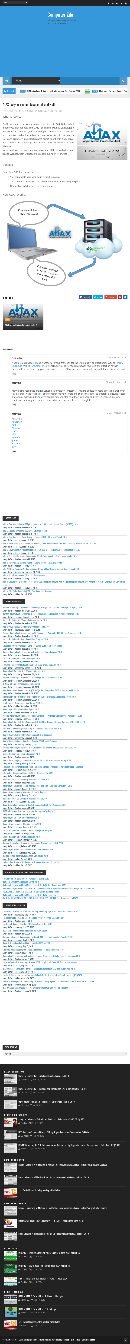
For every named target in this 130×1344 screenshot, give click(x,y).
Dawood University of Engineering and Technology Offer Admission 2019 (32, 652)
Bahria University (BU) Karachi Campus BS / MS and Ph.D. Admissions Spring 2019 (37, 760)
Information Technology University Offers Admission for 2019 (28, 773)
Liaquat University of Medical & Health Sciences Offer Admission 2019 (32, 664)
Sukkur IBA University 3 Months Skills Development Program (27, 830)
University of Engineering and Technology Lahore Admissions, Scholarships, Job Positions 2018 (41, 955)
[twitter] (121, 3)
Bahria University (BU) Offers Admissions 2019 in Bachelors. (27, 734)
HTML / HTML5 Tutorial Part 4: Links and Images (40, 1296)
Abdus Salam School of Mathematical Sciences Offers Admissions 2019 (32, 862)
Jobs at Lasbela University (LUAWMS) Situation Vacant (25, 530)
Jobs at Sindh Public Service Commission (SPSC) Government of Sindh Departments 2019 (40, 556)
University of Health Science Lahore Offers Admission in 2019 (28, 849)
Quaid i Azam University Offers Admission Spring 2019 (25, 792)
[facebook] (108, 3)
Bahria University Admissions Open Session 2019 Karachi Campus (30, 741)
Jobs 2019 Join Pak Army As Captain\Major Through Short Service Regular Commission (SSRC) (41, 568)
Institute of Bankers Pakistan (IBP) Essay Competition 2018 (27, 924)
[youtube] (125, 3)
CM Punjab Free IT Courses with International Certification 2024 (38, 91)
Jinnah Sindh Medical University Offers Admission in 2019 (26, 779)
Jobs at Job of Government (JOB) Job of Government (24, 575)
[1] (40, 393)
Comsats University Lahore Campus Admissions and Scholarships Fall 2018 (34, 949)
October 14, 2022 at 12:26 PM (116, 357)
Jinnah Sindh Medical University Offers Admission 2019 (25, 798)
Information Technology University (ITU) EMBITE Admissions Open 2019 (32, 728)
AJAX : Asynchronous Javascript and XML (21, 324)
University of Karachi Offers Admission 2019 (21, 817)
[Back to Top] (125, 1340)
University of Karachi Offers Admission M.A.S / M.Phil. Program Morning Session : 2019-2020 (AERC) (44, 722)
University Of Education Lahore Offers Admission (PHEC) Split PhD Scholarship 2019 (37, 785)
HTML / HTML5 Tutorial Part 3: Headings (37, 1309)
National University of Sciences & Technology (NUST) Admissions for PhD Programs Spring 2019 (42, 607)
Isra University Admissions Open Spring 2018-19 (22, 703)
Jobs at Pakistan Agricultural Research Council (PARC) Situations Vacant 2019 (35, 537)
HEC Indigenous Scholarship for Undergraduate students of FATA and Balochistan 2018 (39, 968)
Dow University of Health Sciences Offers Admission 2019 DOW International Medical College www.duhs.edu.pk (48, 888)
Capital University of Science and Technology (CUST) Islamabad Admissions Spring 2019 (39, 696)
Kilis (14, 434)
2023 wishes (17, 357)
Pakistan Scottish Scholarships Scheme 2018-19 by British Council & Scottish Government (40, 962)
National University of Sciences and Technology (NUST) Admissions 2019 (32, 677)
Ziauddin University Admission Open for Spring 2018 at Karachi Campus (32, 645)
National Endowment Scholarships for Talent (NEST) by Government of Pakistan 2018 (37, 936)
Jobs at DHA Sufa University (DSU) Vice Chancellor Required (27, 591)
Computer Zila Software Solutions (76, 1339)
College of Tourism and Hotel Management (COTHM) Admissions (29, 894)
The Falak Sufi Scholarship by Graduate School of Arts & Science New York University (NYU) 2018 (42, 975)
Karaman (16, 443)
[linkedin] (117, 3)
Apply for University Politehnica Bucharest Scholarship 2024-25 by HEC (51, 1119)
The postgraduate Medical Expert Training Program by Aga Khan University (33, 917)
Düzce (15, 430)
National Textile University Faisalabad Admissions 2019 (25, 855)
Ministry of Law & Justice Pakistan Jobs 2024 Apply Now (44, 1265)
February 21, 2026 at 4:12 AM (116, 382)
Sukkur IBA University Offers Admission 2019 (21, 836)
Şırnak (15, 440)
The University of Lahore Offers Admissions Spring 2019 (26, 878)
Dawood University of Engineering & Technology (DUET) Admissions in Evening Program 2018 (41, 613)
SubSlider (32, 110)
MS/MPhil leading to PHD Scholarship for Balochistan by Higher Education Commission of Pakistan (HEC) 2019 (48, 981)
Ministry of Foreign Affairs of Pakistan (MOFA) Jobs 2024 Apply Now (49, 1252)
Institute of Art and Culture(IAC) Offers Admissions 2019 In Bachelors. (32, 891)
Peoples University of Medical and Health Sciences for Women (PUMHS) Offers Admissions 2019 (42, 633)
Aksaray (16, 427)
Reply (14, 374)
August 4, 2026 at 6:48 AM (116, 413)
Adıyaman (17, 421)
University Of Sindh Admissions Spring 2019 (21, 709)
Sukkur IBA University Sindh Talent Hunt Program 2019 (25, 639)
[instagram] (113, 3)
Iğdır (14, 446)
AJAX (24, 110)
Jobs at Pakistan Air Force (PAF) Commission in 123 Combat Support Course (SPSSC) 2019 (40, 524)
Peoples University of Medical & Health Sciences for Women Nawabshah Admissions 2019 (39, 747)
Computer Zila (60, 14)
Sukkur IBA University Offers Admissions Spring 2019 (25, 620)
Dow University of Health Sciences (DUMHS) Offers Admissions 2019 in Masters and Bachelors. (42, 690)
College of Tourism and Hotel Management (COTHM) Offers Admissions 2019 (34, 885)
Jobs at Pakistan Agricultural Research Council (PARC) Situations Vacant (32, 562)
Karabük (16, 437)
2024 (80, 91)
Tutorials (42, 110)
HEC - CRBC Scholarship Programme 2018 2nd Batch (25, 930)
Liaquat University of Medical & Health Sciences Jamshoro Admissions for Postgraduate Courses (43, 766)
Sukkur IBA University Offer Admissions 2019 (21, 658)
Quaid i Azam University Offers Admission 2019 (22, 823)
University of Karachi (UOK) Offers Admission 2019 (24, 671)
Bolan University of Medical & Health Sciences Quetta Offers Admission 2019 (34, 804)
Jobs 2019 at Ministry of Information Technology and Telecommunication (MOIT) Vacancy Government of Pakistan (49, 543)
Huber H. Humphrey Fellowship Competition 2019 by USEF (26, 943)
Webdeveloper (55, 110)
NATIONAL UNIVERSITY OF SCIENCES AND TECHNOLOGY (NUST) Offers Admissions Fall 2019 (40, 898)
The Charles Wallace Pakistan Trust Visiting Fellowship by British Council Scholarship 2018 (40, 911)
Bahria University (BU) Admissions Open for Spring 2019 (26, 626)
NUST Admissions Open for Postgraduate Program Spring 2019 (29, 811)
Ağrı (14, 424)
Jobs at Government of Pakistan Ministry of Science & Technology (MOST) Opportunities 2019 (41, 549)
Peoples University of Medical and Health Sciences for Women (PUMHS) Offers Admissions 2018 (42, 715)
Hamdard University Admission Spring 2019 (21, 881)
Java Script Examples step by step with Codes (39, 1190)
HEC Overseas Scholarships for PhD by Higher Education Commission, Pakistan (35, 987)
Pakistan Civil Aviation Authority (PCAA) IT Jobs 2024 (43, 1278)
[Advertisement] (65, 52)
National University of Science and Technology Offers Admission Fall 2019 (33, 843)
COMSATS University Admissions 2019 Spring (21, 683)
